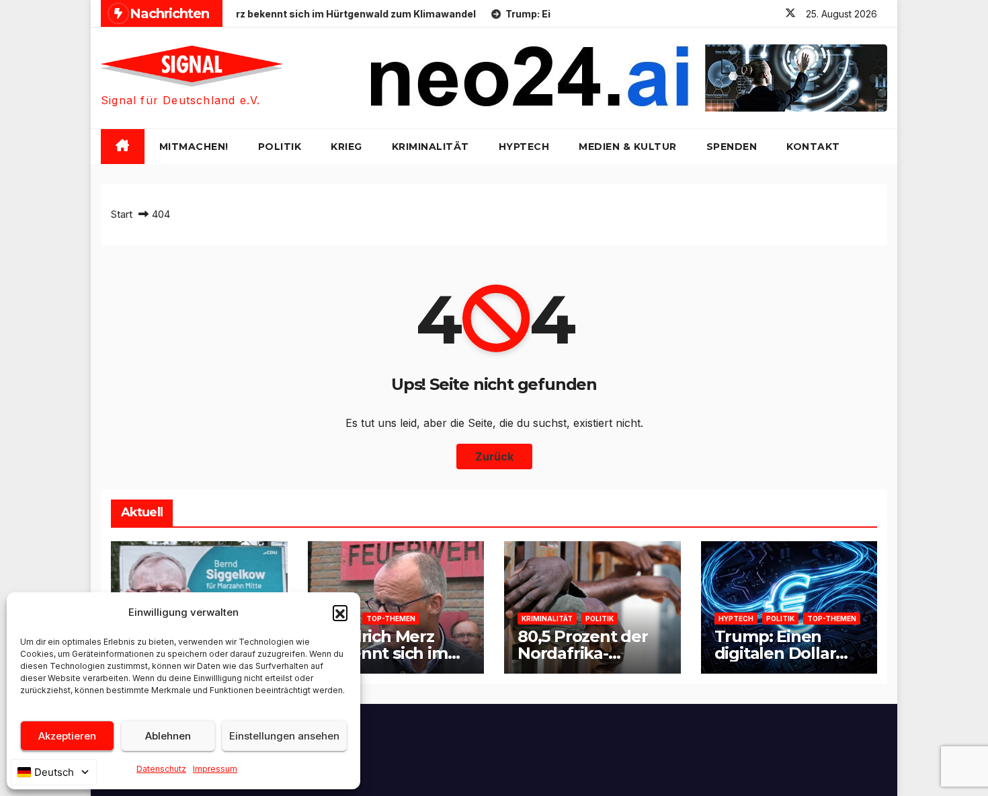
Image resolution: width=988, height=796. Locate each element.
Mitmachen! (194, 147)
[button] (340, 612)
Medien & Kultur (628, 147)
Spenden (731, 147)
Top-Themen (390, 618)
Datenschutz (161, 769)
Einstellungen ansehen (284, 735)
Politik (280, 147)
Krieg (346, 147)
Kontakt (813, 147)
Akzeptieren (67, 735)
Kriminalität (430, 147)
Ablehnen (168, 735)
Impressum (215, 769)
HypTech (524, 147)
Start (121, 214)
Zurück (494, 456)
